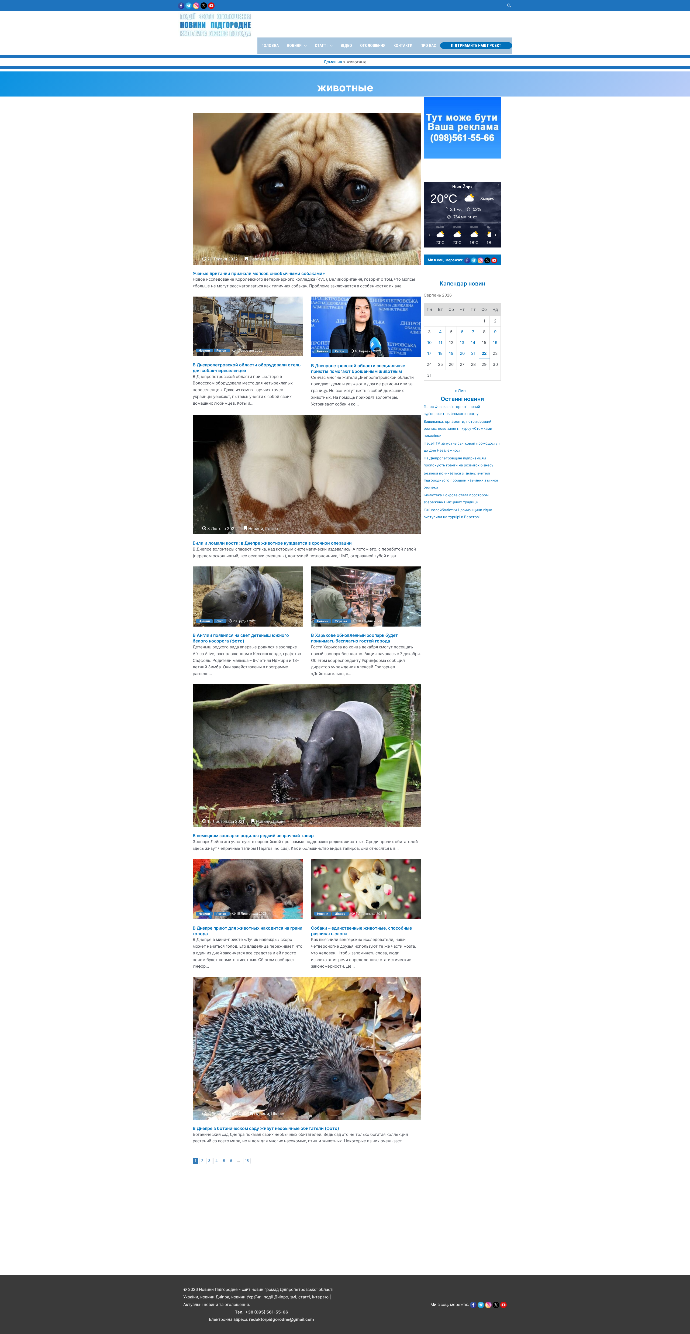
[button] (509, 5)
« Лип (460, 390)
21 (473, 353)
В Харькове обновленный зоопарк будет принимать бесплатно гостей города (354, 638)
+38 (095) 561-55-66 (266, 1312)
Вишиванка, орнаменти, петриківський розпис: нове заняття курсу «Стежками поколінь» (458, 428)
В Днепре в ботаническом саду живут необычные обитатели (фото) (266, 1128)
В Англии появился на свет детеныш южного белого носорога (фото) (241, 638)
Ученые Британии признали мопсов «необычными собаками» (259, 273)
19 (451, 353)
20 (462, 353)
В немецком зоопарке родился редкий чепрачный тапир (253, 835)
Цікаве (272, 259)
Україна (341, 621)
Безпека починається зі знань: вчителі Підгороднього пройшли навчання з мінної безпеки (461, 480)
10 (429, 342)
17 (429, 353)
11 (440, 342)
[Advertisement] (161, 1236)
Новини (256, 259)
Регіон (221, 350)
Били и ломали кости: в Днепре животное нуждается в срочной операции (272, 543)
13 (462, 342)
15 (247, 1160)
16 (495, 342)
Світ (219, 621)
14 (473, 342)
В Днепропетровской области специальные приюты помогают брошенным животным (358, 368)
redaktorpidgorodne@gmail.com (281, 1319)
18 (440, 353)
